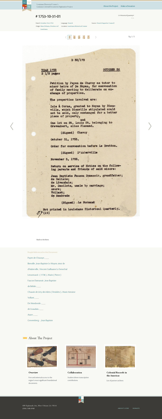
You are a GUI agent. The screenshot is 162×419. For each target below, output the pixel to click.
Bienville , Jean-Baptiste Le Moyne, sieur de (46, 263)
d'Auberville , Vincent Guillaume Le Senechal (47, 269)
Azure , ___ (33, 315)
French (70, 23)
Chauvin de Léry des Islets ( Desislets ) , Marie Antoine (51, 292)
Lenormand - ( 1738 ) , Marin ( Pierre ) (44, 275)
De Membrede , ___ (36, 303)
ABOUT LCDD (123, 408)
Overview (33, 372)
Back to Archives (43, 240)
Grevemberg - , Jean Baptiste (40, 320)
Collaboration (75, 372)
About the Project (110, 6)
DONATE (136, 408)
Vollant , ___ (33, 297)
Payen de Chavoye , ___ (38, 258)
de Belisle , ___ (34, 286)
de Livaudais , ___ (35, 309)
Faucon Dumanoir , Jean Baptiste (42, 280)
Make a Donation (128, 6)
